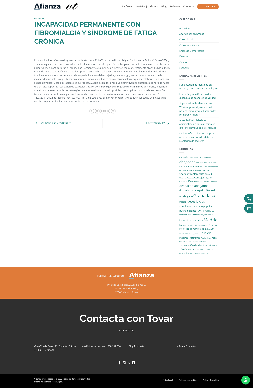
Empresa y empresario (191, 50)
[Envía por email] (102, 111)
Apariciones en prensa (191, 33)
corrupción (185, 181)
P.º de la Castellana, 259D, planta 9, (126, 284)
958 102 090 (114, 346)
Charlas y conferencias (191, 174)
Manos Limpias (186, 225)
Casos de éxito (187, 39)
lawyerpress (203, 210)
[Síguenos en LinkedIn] (133, 363)
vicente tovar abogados (195, 249)
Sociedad (184, 67)
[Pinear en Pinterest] (107, 111)
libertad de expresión (191, 220)
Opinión (205, 233)
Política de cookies (211, 380)
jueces (191, 201)
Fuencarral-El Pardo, (126, 288)
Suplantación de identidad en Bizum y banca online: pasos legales (199, 86)
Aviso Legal (168, 380)
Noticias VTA (209, 229)
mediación (199, 225)
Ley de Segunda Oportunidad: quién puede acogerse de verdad (197, 95)
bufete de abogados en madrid (200, 170)
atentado (190, 166)
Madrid (211, 220)
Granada (201, 195)
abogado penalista (204, 157)
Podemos (183, 237)
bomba (198, 166)
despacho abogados (193, 186)
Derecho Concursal (210, 182)
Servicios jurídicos (145, 6)
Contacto (188, 6)
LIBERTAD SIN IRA (156, 123)
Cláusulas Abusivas (186, 178)
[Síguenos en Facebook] (119, 363)
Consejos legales (203, 177)
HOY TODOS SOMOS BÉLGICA (55, 123)
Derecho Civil (197, 182)
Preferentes (194, 237)
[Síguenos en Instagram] (124, 363)
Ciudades (209, 174)
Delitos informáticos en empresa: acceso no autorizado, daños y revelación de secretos (197, 137)
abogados (187, 161)
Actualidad (39, 18)
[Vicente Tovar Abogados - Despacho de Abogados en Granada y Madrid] (56, 6)
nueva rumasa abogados (188, 234)
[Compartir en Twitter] (97, 111)
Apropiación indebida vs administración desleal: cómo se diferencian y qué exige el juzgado (198, 124)
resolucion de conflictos (197, 242)
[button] (245, 380)
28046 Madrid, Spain (126, 292)
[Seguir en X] (128, 363)
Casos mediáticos (189, 45)
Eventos (183, 56)
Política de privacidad (188, 380)
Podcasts (175, 6)
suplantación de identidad (193, 245)
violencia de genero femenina (196, 253)
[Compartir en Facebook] (91, 111)
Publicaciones (206, 238)
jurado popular (203, 206)
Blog (163, 6)
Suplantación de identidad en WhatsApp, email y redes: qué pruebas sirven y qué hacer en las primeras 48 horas (197, 109)
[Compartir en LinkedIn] (113, 111)
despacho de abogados (192, 190)
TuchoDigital (56, 381)
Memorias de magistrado (191, 228)
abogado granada (188, 157)
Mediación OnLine (210, 225)
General (183, 62)
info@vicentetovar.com (94, 346)
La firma (127, 6)
